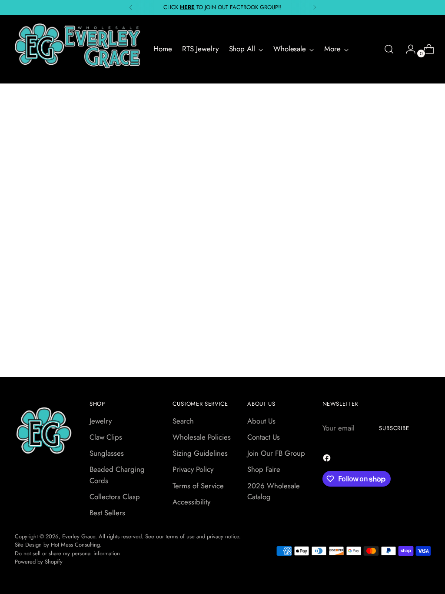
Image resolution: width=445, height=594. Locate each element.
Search (183, 421)
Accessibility (191, 502)
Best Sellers (107, 512)
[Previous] (130, 7)
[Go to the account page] (407, 49)
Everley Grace (78, 536)
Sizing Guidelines (200, 453)
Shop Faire (263, 469)
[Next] (314, 7)
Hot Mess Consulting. (76, 545)
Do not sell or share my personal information (67, 553)
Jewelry (101, 421)
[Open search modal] (389, 49)
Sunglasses (107, 453)
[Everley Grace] (78, 49)
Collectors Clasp (115, 496)
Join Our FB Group (276, 453)
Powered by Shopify (39, 561)
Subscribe (394, 428)
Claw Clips (106, 437)
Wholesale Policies (202, 437)
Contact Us (263, 437)
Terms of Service (198, 486)
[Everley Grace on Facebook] (327, 459)
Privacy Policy (193, 469)
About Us (261, 421)
